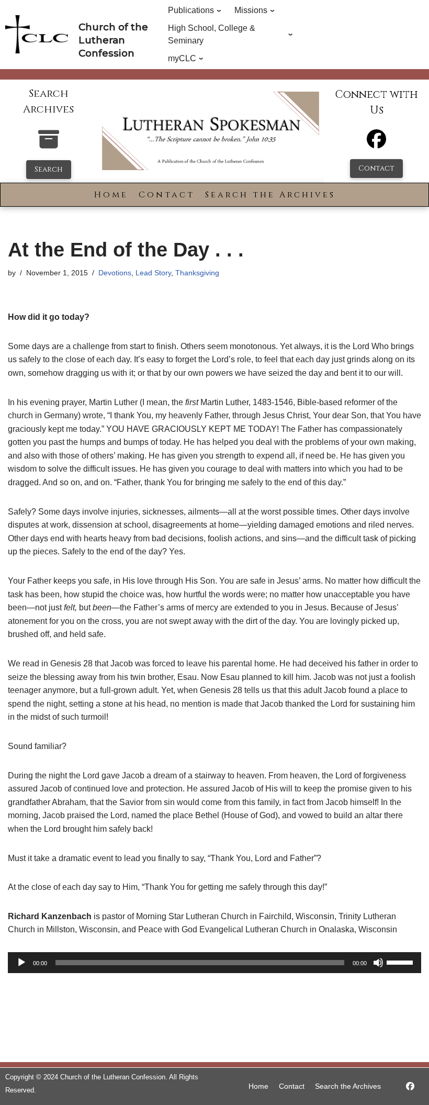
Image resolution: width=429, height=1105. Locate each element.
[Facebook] (376, 144)
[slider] (401, 961)
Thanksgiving (197, 273)
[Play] (21, 962)
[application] (214, 962)
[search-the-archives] (48, 145)
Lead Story (153, 273)
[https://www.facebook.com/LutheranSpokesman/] (410, 1086)
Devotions (114, 273)
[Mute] (378, 962)
